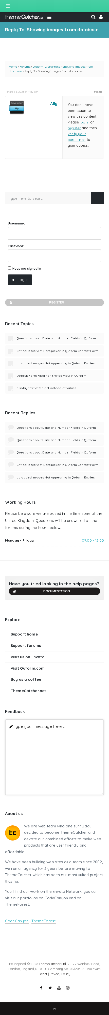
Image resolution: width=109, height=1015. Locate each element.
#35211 (98, 91)
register (74, 128)
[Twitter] (50, 988)
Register (56, 302)
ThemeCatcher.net (28, 690)
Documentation (56, 591)
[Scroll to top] (54, 1008)
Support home (24, 634)
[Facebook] (41, 988)
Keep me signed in (26, 268)
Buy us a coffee (26, 679)
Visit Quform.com (28, 668)
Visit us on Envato (28, 656)
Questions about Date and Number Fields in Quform (56, 338)
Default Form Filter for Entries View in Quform (51, 375)
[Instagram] (68, 988)
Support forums (26, 645)
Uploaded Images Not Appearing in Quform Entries (55, 363)
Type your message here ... (39, 726)
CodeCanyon (17, 921)
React (43, 974)
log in (84, 122)
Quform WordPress (46, 66)
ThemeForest (43, 921)
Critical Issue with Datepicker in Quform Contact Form (57, 351)
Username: (16, 223)
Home (13, 66)
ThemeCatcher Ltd (52, 964)
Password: (16, 246)
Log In (22, 279)
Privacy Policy (60, 974)
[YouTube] (59, 988)
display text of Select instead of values (46, 388)
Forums (25, 66)
